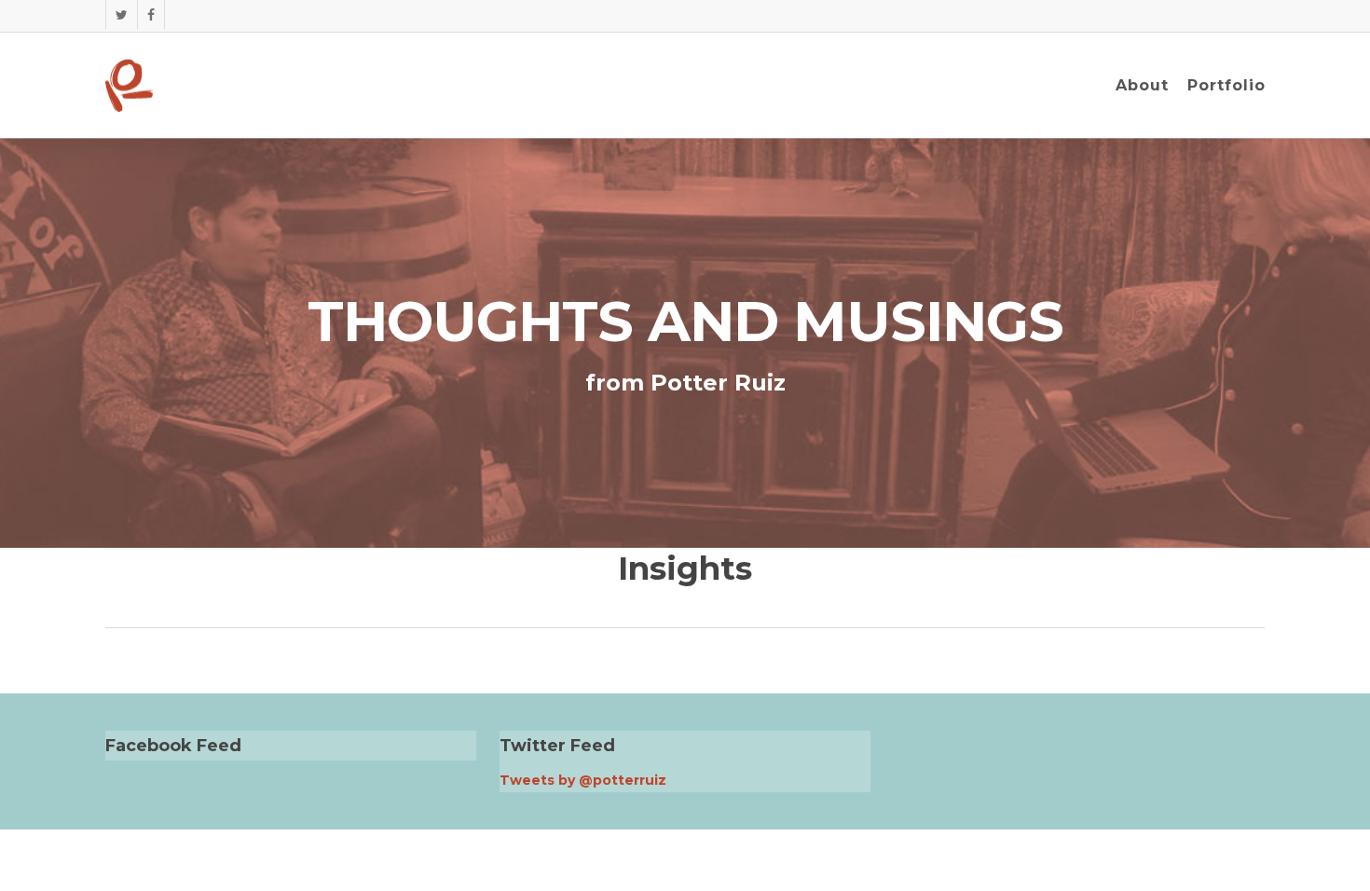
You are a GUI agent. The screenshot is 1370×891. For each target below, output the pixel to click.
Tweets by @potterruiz (583, 780)
